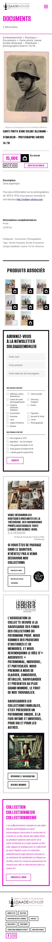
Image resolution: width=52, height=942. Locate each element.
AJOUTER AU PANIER (36, 165)
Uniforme (39, 246)
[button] (26, 87)
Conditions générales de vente (18, 930)
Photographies (34, 239)
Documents (9, 40)
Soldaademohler (12, 37)
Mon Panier (24, 924)
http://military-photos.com (30, 199)
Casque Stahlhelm (11, 246)
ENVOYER (15, 460)
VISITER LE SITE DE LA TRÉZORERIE (17, 581)
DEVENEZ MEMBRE (18, 785)
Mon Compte (12, 924)
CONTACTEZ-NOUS (16, 570)
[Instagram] (15, 165)
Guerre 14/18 (27, 246)
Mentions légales (38, 930)
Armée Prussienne (35, 242)
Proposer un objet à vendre (17, 918)
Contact (34, 918)
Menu (46, 6)
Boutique (30, 37)
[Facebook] (10, 165)
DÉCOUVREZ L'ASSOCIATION (23, 776)
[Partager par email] (5, 165)
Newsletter (11, 913)
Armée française (17, 242)
